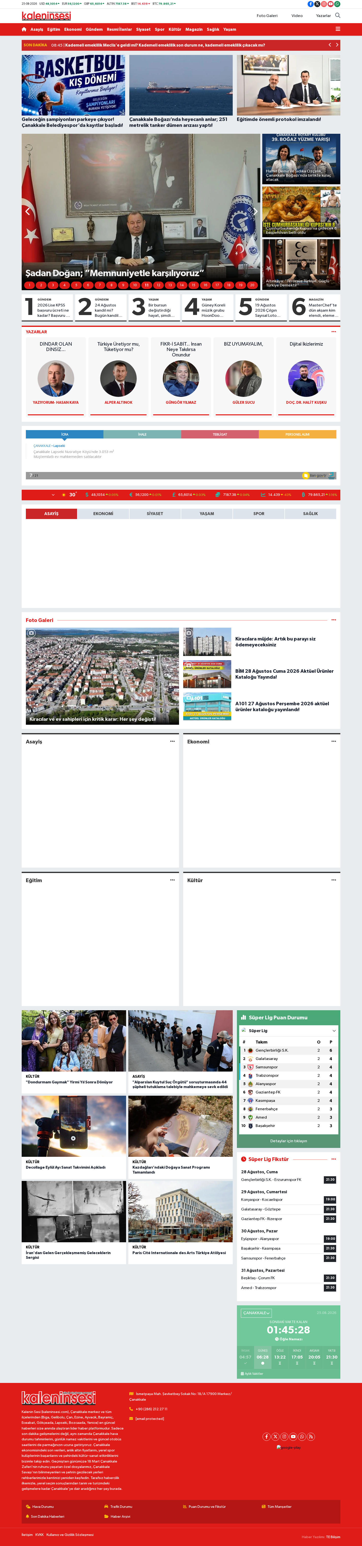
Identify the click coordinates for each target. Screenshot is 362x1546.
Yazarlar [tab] (36, 332)
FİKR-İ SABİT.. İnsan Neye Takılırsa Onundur (181, 349)
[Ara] (337, 16)
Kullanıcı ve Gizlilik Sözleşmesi (70, 1535)
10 (135, 285)
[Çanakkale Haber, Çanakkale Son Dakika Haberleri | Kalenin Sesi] (46, 16)
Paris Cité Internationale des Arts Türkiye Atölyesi (179, 1253)
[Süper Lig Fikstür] (333, 1159)
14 (182, 285)
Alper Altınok (118, 402)
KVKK (39, 1535)
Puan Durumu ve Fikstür (207, 1507)
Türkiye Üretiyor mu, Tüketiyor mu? (118, 347)
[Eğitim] (172, 880)
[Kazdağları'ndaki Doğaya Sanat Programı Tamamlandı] (180, 1126)
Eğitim (53, 29)
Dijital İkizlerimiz (306, 344)
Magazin (194, 29)
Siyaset (143, 29)
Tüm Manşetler (279, 1507)
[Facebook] (267, 1437)
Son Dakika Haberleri (47, 1516)
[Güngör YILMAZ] (181, 378)
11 (147, 285)
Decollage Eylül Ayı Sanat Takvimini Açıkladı (65, 1167)
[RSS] (311, 1437)
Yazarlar (323, 16)
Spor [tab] (258, 514)
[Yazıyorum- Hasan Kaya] (55, 378)
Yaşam (229, 29)
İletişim (27, 1535)
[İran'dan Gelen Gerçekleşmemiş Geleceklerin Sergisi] (74, 1211)
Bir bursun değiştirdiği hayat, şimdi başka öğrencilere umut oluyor (159, 311)
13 (170, 285)
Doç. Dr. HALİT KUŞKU (306, 402)
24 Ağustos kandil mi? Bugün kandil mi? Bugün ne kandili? (107, 311)
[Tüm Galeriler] (333, 620)
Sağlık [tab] (310, 514)
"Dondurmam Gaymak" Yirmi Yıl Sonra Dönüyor (69, 1082)
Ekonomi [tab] (103, 514)
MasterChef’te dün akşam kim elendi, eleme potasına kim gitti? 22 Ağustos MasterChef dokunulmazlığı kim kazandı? (323, 311)
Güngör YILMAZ (181, 402)
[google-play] (289, 1448)
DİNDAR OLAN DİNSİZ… (56, 347)
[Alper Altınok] (118, 378)
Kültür (175, 29)
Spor (160, 29)
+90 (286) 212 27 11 (151, 1409)
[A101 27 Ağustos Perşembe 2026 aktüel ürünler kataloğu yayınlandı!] (207, 707)
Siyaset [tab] (155, 514)
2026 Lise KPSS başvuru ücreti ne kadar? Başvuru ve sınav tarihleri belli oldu (53, 311)
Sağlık (213, 29)
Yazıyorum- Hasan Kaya (56, 402)
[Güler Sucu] (243, 378)
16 (205, 285)
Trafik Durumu (121, 1507)
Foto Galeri (267, 16)
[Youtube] (293, 1437)
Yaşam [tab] (207, 514)
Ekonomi (73, 29)
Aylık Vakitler (254, 1374)
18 (228, 285)
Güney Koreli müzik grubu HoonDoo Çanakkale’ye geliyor (214, 311)
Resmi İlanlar (119, 29)
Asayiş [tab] (51, 514)
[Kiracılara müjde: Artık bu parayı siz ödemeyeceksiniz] (207, 642)
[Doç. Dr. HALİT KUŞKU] (306, 378)
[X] (275, 1437)
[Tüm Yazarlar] (333, 332)
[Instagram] (284, 1437)
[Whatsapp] (302, 1437)
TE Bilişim (333, 1537)
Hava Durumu (43, 1507)
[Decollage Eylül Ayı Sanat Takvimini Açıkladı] (74, 1126)
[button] (330, 45)
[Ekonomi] (333, 742)
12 (158, 285)
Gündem (94, 29)
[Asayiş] (172, 742)
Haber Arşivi (120, 1516)
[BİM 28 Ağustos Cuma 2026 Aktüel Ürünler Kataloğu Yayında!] (207, 674)
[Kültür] (333, 880)
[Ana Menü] (338, 29)
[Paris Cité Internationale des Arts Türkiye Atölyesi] (180, 1211)
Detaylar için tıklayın (288, 1141)
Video (297, 16)
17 (217, 285)
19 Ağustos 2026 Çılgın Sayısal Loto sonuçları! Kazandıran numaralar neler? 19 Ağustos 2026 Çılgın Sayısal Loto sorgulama (269, 311)
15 (193, 285)
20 (252, 285)
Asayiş (37, 29)
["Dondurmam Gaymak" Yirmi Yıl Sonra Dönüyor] (74, 1041)
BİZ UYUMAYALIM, (243, 344)
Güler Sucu (243, 402)
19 (241, 285)
